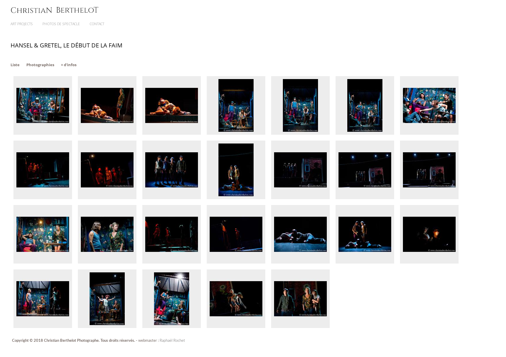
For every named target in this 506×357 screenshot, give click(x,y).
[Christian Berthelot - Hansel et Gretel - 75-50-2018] (107, 326)
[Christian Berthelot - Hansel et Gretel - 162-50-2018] (365, 197)
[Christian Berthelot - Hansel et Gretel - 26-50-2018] (42, 262)
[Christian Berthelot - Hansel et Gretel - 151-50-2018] (236, 197)
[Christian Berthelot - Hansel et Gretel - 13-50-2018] (429, 133)
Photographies (40, 64)
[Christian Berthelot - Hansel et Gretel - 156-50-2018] (300, 197)
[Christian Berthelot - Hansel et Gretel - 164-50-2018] (429, 197)
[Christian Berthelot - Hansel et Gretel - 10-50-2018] (42, 133)
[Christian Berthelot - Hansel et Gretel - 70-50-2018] (42, 326)
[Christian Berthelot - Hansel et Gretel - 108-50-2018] (236, 133)
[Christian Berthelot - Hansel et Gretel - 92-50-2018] (300, 326)
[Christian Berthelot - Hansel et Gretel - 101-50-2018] (107, 133)
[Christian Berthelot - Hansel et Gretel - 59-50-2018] (365, 262)
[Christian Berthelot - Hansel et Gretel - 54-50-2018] (300, 262)
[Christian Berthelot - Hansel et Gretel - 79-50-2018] (171, 326)
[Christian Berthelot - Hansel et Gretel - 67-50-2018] (429, 262)
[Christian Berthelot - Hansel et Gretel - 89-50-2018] (236, 326)
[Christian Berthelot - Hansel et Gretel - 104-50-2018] (171, 133)
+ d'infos (68, 64)
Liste (15, 64)
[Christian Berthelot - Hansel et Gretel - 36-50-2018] (107, 262)
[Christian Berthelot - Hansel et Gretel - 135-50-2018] (107, 197)
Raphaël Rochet (172, 341)
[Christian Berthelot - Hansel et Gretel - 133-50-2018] (42, 197)
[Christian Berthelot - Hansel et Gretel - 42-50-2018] (171, 262)
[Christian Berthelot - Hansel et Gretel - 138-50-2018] (171, 197)
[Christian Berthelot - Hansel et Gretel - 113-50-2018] (300, 133)
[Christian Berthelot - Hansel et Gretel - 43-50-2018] (236, 262)
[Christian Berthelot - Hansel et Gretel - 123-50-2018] (365, 133)
